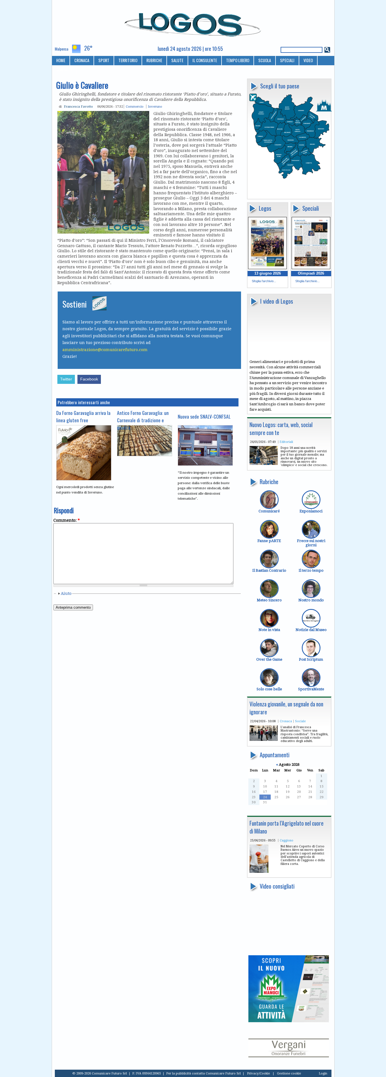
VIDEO (308, 60)
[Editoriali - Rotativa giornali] (264, 464)
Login (323, 1073)
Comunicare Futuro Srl (223, 1073)
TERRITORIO (127, 60)
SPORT (103, 60)
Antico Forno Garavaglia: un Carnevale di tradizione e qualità (143, 420)
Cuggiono (286, 840)
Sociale (300, 721)
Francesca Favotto (78, 106)
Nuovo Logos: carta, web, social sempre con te (281, 429)
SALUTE (177, 60)
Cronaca (286, 721)
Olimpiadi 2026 (311, 273)
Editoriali (286, 441)
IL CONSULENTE (204, 60)
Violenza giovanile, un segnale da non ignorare (286, 708)
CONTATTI (64, 70)
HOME (60, 60)
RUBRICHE (154, 60)
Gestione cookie (289, 1073)
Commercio (135, 106)
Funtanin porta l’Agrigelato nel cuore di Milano (287, 827)
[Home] (193, 22)
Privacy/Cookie (258, 1073)
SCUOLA (264, 60)
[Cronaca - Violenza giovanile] (264, 739)
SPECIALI (287, 60)
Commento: (66, 520)
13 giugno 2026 (267, 273)
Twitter (66, 379)
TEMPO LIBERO (237, 60)
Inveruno (155, 106)
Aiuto (66, 593)
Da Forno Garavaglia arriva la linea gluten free (83, 416)
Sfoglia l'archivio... (264, 281)
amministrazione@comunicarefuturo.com (105, 349)
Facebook (89, 379)
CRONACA (81, 60)
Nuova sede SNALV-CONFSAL (204, 416)
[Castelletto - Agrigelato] (259, 871)
